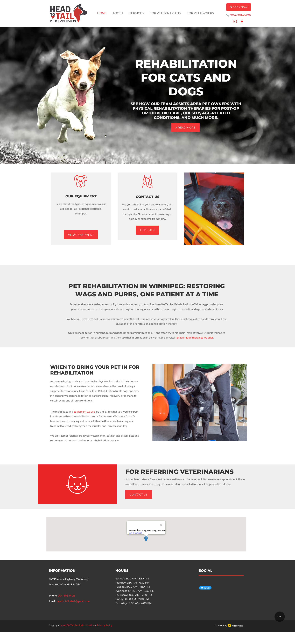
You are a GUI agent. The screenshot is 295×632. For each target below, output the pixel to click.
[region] (214, 209)
